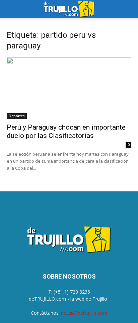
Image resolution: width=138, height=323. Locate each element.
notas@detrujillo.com (84, 313)
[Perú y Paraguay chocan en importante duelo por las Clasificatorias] (69, 88)
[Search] (128, 9)
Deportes (17, 116)
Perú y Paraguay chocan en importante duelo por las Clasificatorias (66, 131)
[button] (11, 9)
